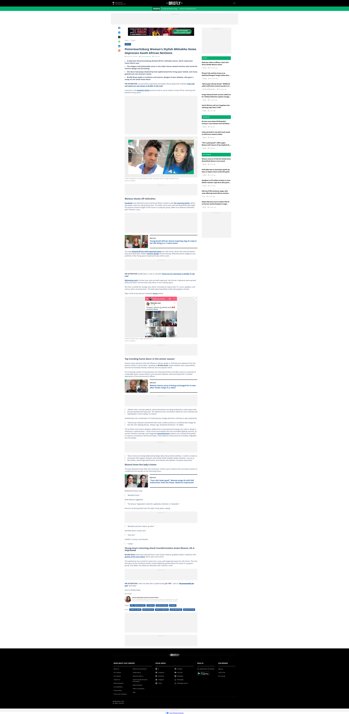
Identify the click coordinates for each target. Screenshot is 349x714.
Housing (173, 605)
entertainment (163, 433)
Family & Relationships (170, 9)
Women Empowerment (188, 9)
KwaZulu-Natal (143, 90)
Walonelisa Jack (131, 280)
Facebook (128, 203)
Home (127, 40)
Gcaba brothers (175, 609)
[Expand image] (195, 138)
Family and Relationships (209, 89)
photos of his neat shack (135, 557)
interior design (153, 254)
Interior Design (161, 605)
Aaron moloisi (148, 609)
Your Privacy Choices (176, 713)
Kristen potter (189, 609)
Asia (204, 196)
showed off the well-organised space (147, 251)
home (155, 293)
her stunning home (182, 203)
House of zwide (135, 609)
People (156, 8)
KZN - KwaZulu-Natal (138, 605)
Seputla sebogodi (162, 609)
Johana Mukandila (146, 56)
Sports (204, 207)
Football (205, 78)
